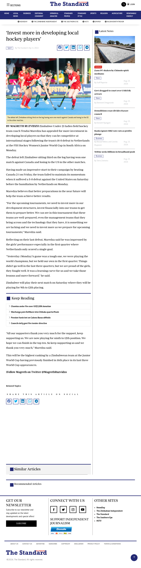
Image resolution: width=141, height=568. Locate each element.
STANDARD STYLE (82, 15)
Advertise (40, 544)
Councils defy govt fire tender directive (29, 323)
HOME (6, 13)
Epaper (98, 22)
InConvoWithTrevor (115, 22)
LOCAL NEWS (15, 15)
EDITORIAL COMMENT (39, 15)
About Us (14, 544)
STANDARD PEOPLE (68, 15)
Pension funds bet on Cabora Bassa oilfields (31, 318)
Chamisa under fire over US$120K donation (31, 306)
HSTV (87, 22)
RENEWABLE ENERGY (131, 15)
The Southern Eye (70, 22)
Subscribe (53, 544)
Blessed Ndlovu (102, 142)
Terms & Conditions (112, 544)
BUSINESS (27, 13)
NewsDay (23, 22)
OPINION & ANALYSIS (54, 15)
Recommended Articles (27, 483)
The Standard (103, 514)
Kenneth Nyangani (103, 123)
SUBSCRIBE (21, 523)
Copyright (65, 544)
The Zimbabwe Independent (45, 22)
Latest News (106, 31)
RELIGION (104, 13)
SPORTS (93, 13)
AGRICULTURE (117, 13)
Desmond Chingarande (105, 103)
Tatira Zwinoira (102, 161)
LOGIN (132, 4)
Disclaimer (78, 544)
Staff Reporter (102, 83)
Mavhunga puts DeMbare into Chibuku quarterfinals (35, 312)
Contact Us (27, 544)
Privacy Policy (94, 544)
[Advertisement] (48, 438)
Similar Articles (27, 469)
